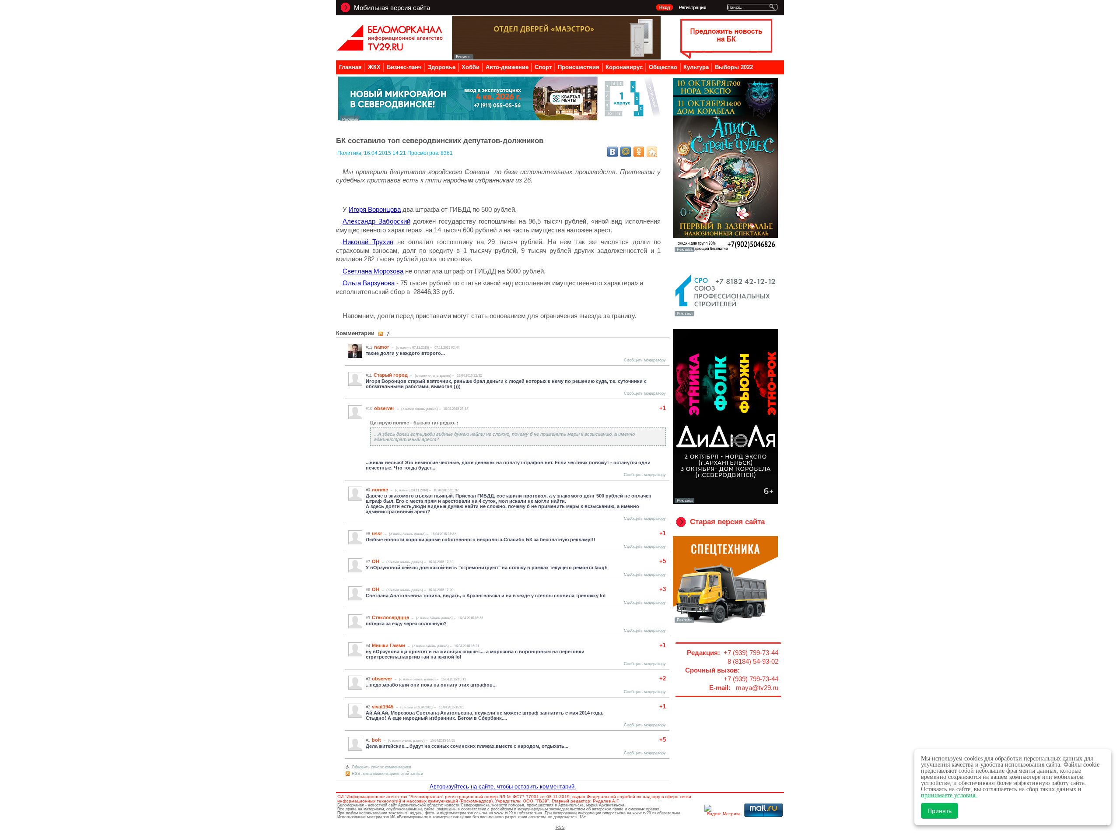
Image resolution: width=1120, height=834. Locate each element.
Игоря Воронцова (375, 209)
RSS (560, 827)
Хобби (471, 67)
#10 (369, 408)
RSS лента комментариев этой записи (387, 773)
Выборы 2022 (734, 67)
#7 (368, 562)
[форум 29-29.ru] (725, 315)
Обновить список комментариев (381, 767)
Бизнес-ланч (404, 67)
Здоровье (441, 67)
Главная (350, 67)
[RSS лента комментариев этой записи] (381, 334)
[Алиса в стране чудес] (725, 251)
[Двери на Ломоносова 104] (556, 57)
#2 (368, 707)
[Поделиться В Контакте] (612, 152)
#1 (368, 740)
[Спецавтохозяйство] (725, 621)
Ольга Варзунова (369, 283)
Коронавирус (624, 67)
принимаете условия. (949, 795)
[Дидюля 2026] (725, 502)
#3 (368, 679)
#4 (368, 646)
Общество (663, 67)
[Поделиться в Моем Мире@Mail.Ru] (625, 152)
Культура (696, 67)
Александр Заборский (376, 221)
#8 (368, 534)
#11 (369, 375)
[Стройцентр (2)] (500, 118)
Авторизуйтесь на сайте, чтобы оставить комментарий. (503, 786)
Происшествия (578, 67)
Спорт (543, 67)
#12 (369, 347)
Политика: (350, 153)
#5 (368, 618)
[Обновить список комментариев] (389, 334)
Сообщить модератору (645, 360)
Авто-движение (507, 67)
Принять (940, 810)
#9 (368, 490)
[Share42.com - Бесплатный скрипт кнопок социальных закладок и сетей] (652, 152)
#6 (368, 590)
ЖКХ (374, 67)
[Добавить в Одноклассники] (639, 152)
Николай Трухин (368, 241)
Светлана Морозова (373, 271)
